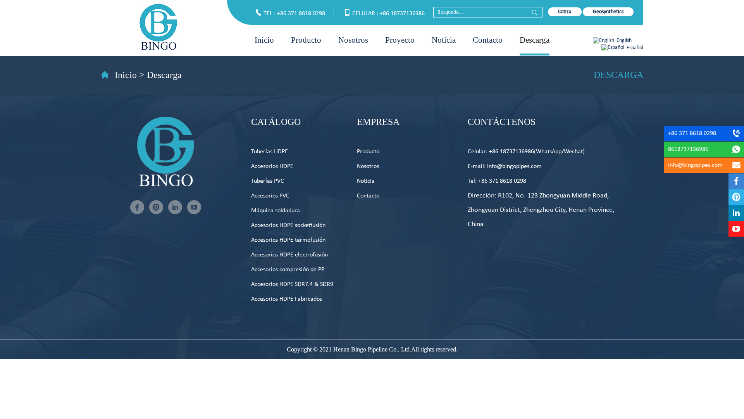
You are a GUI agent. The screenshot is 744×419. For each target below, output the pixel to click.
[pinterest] (156, 207)
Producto (306, 40)
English (624, 40)
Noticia (444, 40)
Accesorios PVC (270, 196)
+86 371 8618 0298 (692, 133)
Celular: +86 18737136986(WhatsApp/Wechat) (526, 152)
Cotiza (565, 12)
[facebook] (137, 207)
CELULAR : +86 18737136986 (388, 13)
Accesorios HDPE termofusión (288, 240)
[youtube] (194, 207)
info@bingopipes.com (695, 165)
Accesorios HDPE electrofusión (289, 255)
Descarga (534, 40)
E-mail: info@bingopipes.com (505, 166)
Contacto (488, 40)
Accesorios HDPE (272, 166)
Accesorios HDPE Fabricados (286, 299)
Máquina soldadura (275, 211)
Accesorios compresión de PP (287, 270)
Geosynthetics (608, 12)
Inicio (264, 40)
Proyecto (400, 40)
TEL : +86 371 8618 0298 (294, 13)
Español (635, 48)
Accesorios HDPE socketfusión (288, 225)
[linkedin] (175, 207)
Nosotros (353, 40)
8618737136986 (688, 149)
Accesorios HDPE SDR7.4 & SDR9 (292, 284)
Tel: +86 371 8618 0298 (497, 181)
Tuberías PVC (267, 181)
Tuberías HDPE (269, 152)
